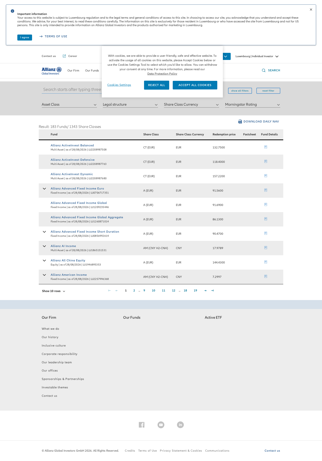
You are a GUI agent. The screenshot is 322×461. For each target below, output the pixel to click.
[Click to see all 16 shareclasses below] (44, 261)
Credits (130, 451)
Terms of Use (147, 451)
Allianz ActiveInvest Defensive (73, 160)
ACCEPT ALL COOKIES (195, 85)
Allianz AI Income (63, 246)
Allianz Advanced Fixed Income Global (79, 203)
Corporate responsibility (60, 354)
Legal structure (115, 104)
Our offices (50, 370)
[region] (162, 71)
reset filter (268, 90)
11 (163, 290)
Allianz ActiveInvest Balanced (72, 145)
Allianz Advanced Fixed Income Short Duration (85, 232)
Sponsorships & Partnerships (63, 379)
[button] (311, 10)
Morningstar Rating (241, 104)
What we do (50, 329)
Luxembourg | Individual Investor (254, 56)
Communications (217, 451)
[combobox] (69, 103)
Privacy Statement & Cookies (181, 451)
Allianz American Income (69, 275)
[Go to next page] (205, 291)
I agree (24, 37)
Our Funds (131, 317)
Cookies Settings (119, 85)
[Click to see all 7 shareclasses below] (44, 232)
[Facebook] (141, 425)
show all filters (240, 90)
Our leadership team (57, 362)
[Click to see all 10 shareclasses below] (44, 189)
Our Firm (49, 317)
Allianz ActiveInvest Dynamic (72, 174)
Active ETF (213, 317)
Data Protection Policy (162, 74)
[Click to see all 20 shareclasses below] (44, 275)
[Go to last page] (212, 291)
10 (153, 290)
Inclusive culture (54, 345)
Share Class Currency (181, 104)
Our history (50, 337)
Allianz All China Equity (68, 260)
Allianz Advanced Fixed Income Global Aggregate (87, 217)
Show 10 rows (51, 291)
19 (195, 290)
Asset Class (50, 104)
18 (185, 290)
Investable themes (55, 387)
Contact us (49, 396)
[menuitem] (73, 70)
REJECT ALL (156, 85)
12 (173, 290)
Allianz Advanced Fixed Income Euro (77, 188)
